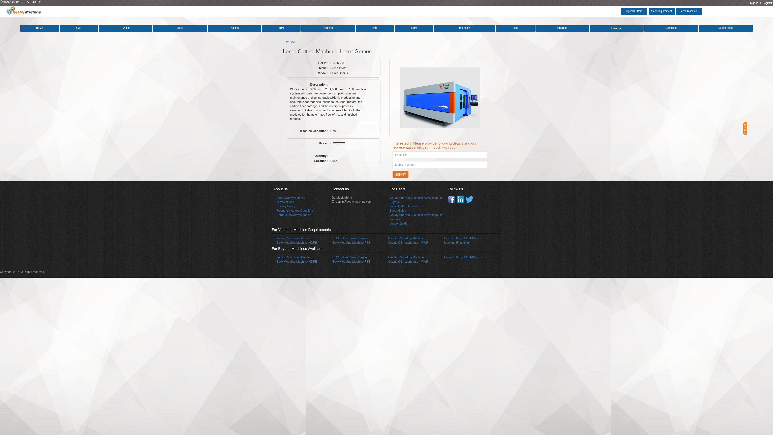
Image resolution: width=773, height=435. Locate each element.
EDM (281, 28)
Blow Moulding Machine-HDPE (296, 242)
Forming (328, 28)
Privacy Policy (285, 206)
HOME (39, 28)
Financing (616, 28)
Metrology (464, 28)
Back (293, 42)
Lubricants (671, 28)
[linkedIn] (461, 199)
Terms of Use (285, 202)
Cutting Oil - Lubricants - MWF (408, 242)
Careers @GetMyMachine (293, 214)
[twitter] (469, 199)
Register (767, 3)
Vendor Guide (398, 223)
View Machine (689, 11)
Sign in (754, 3)
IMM (374, 28)
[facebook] (452, 199)
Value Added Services (404, 206)
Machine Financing (456, 242)
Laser (180, 28)
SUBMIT (400, 174)
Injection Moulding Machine (406, 238)
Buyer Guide (398, 210)
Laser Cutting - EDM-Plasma (463, 238)
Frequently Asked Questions (295, 210)
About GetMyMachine (290, 197)
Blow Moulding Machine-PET (351, 242)
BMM (414, 28)
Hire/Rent (562, 28)
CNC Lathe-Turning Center (349, 238)
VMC (78, 28)
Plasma (234, 28)
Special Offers (634, 11)
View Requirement (661, 11)
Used (515, 28)
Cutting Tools (725, 28)
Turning (125, 28)
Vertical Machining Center (293, 238)
